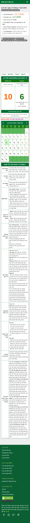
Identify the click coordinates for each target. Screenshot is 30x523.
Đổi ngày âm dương (7, 453)
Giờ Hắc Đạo (6, 177)
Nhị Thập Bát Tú (5, 275)
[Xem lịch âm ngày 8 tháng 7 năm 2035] (26, 135)
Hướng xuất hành (5, 355)
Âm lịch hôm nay (6, 450)
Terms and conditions (8, 494)
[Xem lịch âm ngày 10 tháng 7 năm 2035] (6, 141)
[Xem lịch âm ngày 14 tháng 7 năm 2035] (22, 141)
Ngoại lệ (11, 273)
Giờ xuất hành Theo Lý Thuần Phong (5, 399)
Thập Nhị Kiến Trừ (5, 311)
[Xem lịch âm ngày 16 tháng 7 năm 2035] (2, 146)
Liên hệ (4, 489)
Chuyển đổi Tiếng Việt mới (9, 481)
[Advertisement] (15, 57)
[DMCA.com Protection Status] (7, 499)
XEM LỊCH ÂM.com (7, 2)
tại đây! (7, 511)
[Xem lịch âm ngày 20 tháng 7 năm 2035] (18, 146)
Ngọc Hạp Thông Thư (5, 335)
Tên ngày (11, 252)
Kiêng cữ (11, 261)
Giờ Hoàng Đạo (5, 169)
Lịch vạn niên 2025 (7, 468)
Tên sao (11, 250)
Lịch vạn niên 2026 (7, 471)
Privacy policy (5, 492)
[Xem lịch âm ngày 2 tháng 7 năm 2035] (2, 135)
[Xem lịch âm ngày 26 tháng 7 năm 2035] (14, 152)
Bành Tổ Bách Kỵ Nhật (5, 216)
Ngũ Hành (4, 198)
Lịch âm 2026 (5, 458)
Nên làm (11, 257)
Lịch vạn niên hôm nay (8, 466)
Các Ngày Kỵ (5, 184)
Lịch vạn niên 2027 (7, 473)
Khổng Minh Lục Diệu (5, 236)
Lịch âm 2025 (5, 455)
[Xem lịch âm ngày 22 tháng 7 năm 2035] (26, 146)
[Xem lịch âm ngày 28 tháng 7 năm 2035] (22, 152)
